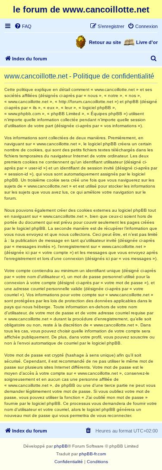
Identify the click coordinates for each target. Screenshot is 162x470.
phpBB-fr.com (92, 453)
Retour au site (105, 42)
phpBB (61, 446)
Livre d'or (147, 42)
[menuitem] (23, 26)
